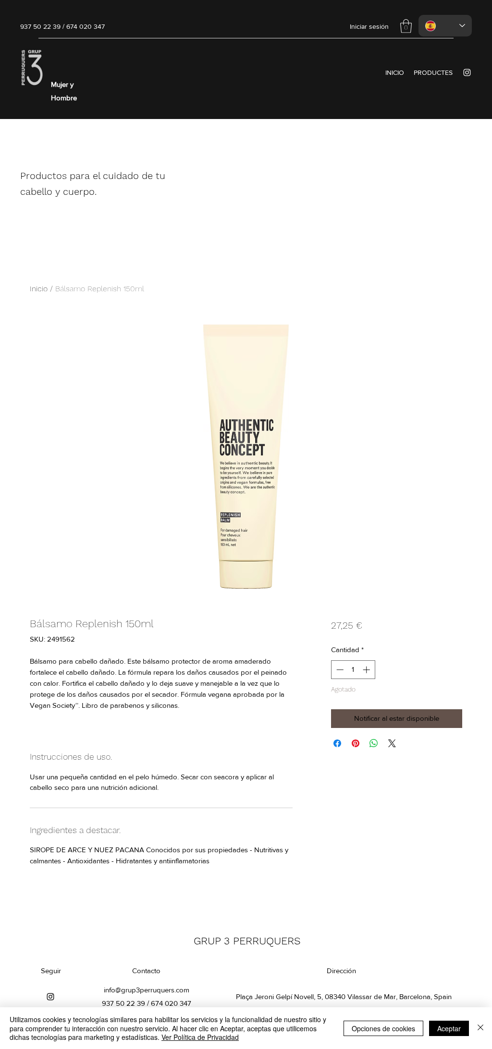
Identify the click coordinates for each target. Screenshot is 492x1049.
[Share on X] (392, 743)
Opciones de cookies (383, 1028)
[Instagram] (467, 72)
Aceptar (449, 1028)
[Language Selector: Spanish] (445, 25)
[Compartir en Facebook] (337, 743)
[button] (406, 26)
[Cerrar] (480, 1028)
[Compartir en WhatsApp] (374, 743)
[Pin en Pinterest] (355, 743)
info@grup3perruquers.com (146, 990)
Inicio (39, 288)
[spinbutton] (353, 670)
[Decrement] (338, 670)
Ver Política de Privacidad (200, 1037)
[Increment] (367, 670)
